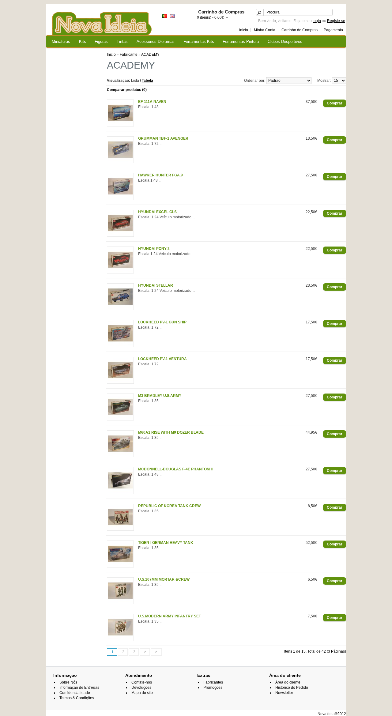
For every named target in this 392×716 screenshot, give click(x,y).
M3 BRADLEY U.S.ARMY (159, 396)
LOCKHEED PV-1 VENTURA (162, 359)
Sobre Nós (68, 682)
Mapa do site (142, 693)
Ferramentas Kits (198, 41)
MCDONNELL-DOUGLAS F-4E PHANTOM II (175, 469)
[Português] (164, 16)
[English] (172, 16)
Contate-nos (141, 682)
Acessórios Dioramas (156, 41)
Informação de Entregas (79, 687)
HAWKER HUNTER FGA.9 (160, 175)
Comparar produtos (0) (127, 90)
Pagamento (333, 30)
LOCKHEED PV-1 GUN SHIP (162, 322)
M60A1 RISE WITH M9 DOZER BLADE (171, 432)
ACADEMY (150, 54)
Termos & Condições (76, 698)
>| (156, 652)
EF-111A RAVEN (152, 102)
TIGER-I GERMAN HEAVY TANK (165, 543)
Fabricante (129, 54)
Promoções (212, 687)
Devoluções (141, 687)
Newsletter (284, 693)
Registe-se (336, 21)
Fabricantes (213, 682)
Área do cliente (287, 682)
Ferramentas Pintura (241, 41)
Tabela (147, 80)
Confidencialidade (74, 693)
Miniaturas (61, 41)
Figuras (101, 41)
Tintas (122, 41)
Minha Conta (264, 30)
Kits (82, 41)
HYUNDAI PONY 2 (154, 249)
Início (243, 30)
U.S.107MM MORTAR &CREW (164, 579)
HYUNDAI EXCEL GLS (157, 212)
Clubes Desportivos (285, 41)
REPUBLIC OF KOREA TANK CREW (169, 506)
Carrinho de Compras (299, 30)
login (317, 21)
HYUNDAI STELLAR (155, 285)
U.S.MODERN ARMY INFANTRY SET (169, 616)
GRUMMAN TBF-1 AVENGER (163, 138)
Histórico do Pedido (291, 687)
